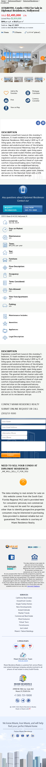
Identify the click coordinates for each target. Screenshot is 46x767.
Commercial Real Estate (24, 616)
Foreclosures (24, 625)
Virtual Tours (24, 622)
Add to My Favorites (14, 92)
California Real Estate (24, 598)
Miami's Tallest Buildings (24, 631)
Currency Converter (35, 100)
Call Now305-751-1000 (31, 208)
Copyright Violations (33, 586)
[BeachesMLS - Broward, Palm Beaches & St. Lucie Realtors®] (34, 547)
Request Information (10, 208)
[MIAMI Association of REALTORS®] (11, 547)
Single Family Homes (24, 604)
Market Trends (24, 613)
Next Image (43, 58)
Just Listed (24, 628)
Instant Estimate (24, 610)
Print (12, 100)
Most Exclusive (24, 619)
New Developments (24, 607)
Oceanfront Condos (24, 601)
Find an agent (23, 660)
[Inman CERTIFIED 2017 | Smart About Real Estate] (11, 567)
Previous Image (3, 58)
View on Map (15, 107)
